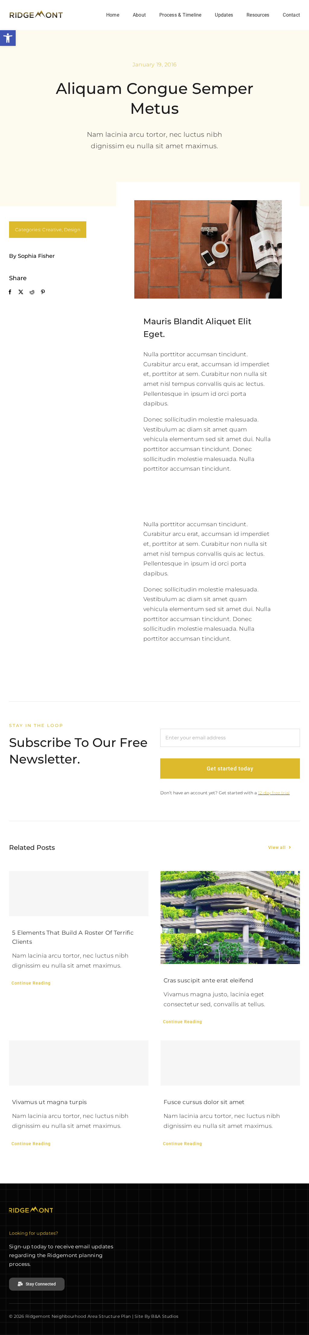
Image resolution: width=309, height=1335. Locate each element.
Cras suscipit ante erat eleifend (208, 980)
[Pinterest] (42, 292)
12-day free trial (274, 793)
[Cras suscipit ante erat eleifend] (230, 917)
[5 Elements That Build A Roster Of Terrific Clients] (78, 893)
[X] (20, 292)
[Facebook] (10, 292)
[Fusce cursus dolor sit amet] (230, 1063)
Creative (52, 229)
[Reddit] (32, 292)
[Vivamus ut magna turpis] (78, 1063)
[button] (8, 38)
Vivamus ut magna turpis (49, 1102)
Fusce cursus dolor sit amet (204, 1102)
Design (72, 229)
